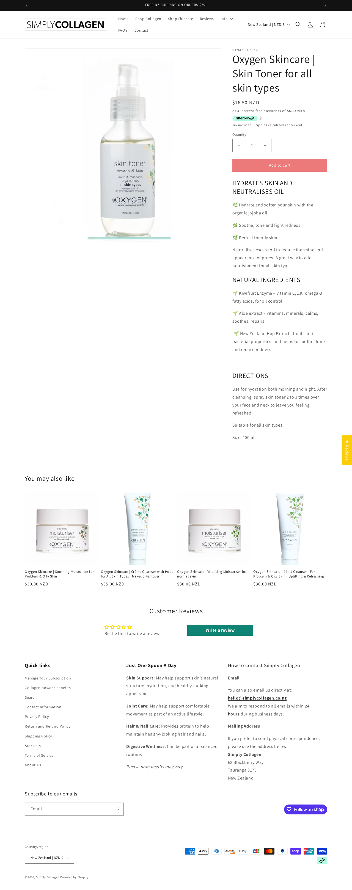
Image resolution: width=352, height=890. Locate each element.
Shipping (261, 125)
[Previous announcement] (27, 5)
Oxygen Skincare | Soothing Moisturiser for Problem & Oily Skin (59, 574)
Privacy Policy (37, 716)
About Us (33, 764)
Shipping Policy (38, 735)
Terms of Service (39, 755)
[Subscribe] (117, 808)
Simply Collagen (48, 877)
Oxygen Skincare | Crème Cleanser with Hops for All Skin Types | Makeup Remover (137, 574)
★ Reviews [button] (347, 450)
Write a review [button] (220, 630)
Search (31, 697)
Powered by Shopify (74, 877)
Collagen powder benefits (48, 687)
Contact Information (43, 706)
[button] (226, 18)
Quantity (239, 134)
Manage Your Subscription (48, 677)
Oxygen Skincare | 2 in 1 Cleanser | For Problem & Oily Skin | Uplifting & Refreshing (288, 574)
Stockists (33, 745)
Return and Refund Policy (47, 726)
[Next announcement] (325, 5)
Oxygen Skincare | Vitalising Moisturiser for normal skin (211, 574)
